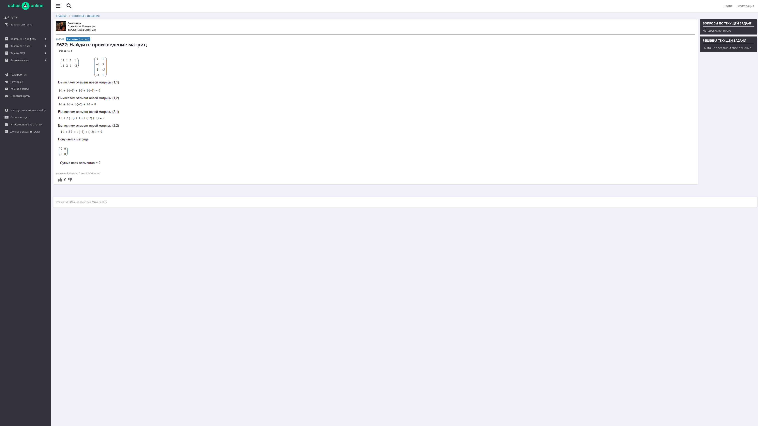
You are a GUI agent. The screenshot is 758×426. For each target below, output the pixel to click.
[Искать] (69, 6)
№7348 (60, 39)
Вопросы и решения (86, 16)
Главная (61, 16)
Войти (728, 6)
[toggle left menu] (58, 6)
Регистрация (745, 6)
